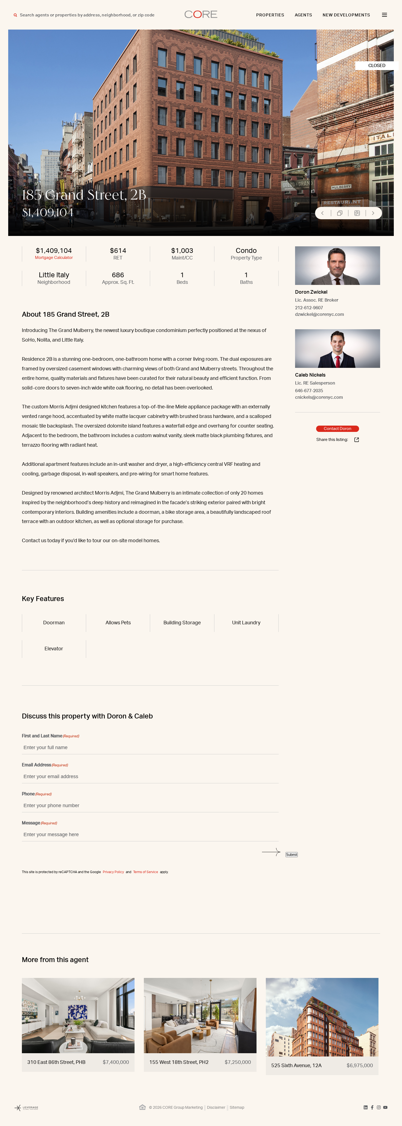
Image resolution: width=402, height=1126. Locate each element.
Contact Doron (337, 429)
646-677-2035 (309, 391)
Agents (304, 15)
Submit (291, 855)
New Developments (346, 15)
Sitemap (237, 1108)
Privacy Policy (113, 872)
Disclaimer (216, 1108)
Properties (270, 15)
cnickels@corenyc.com (319, 397)
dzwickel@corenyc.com (319, 314)
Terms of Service (145, 872)
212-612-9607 (309, 308)
